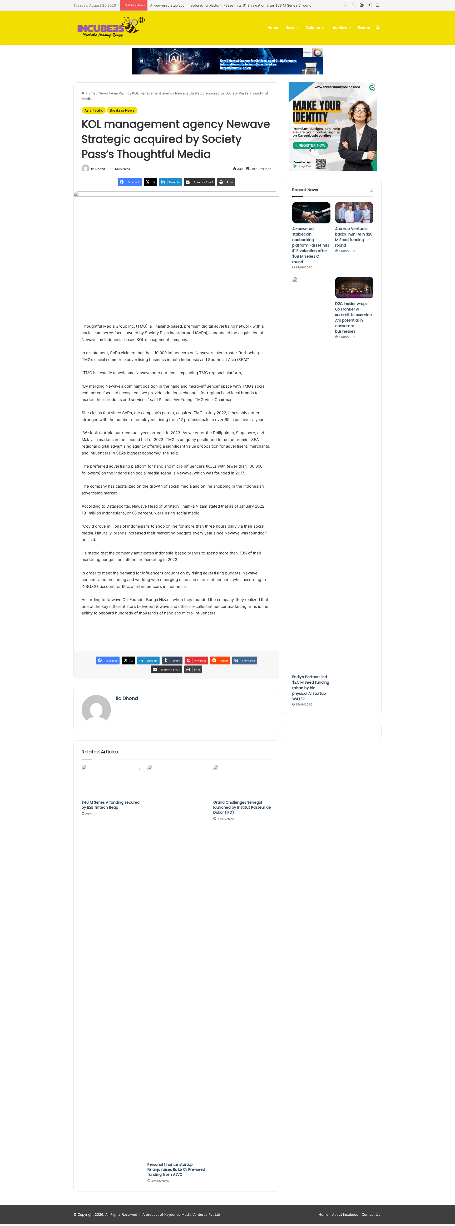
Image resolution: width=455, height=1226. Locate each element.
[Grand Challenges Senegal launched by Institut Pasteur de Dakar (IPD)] (242, 781)
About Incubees (345, 1214)
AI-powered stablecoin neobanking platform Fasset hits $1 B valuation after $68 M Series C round (230, 5)
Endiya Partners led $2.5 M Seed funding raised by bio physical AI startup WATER (310, 688)
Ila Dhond (98, 169)
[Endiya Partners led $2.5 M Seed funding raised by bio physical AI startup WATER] (311, 474)
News (290, 27)
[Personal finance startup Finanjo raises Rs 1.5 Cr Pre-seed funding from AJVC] (176, 962)
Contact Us (371, 1214)
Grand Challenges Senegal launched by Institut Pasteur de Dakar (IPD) (242, 807)
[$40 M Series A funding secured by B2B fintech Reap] (111, 781)
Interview (338, 27)
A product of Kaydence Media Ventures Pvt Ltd (181, 1214)
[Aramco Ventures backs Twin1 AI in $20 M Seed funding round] (354, 213)
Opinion (313, 27)
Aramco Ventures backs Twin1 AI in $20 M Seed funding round (354, 237)
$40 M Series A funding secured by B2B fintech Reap (111, 805)
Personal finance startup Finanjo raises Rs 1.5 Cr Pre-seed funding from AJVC (176, 1169)
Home (273, 27)
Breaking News (122, 110)
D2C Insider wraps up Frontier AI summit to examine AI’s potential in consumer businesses (353, 317)
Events (364, 27)
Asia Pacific (120, 93)
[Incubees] (109, 28)
